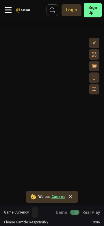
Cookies (58, 196)
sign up (92, 10)
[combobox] (35, 212)
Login (71, 10)
